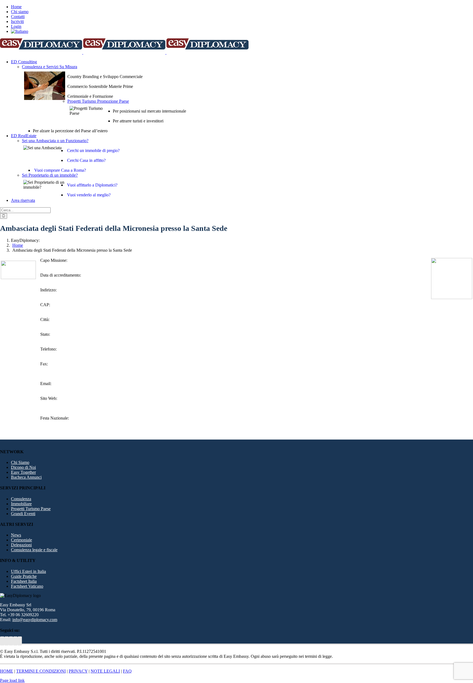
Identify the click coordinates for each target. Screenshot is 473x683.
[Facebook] (15, 640)
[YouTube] (6, 640)
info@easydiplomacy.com (34, 619)
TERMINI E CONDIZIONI (41, 671)
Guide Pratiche (24, 576)
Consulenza (21, 499)
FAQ (127, 671)
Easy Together (23, 472)
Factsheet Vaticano (27, 586)
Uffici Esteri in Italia (28, 571)
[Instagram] (20, 640)
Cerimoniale (21, 540)
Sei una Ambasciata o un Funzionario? (55, 140)
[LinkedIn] (11, 640)
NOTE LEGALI (105, 671)
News (16, 535)
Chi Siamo (20, 462)
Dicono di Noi (23, 467)
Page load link (12, 680)
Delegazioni (21, 545)
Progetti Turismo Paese (31, 508)
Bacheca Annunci (26, 477)
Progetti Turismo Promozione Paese (98, 101)
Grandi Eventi (23, 513)
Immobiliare (21, 503)
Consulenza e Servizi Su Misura (49, 66)
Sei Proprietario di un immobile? (50, 175)
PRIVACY (78, 671)
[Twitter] (2, 640)
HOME (6, 671)
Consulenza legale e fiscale (34, 549)
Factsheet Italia (24, 581)
